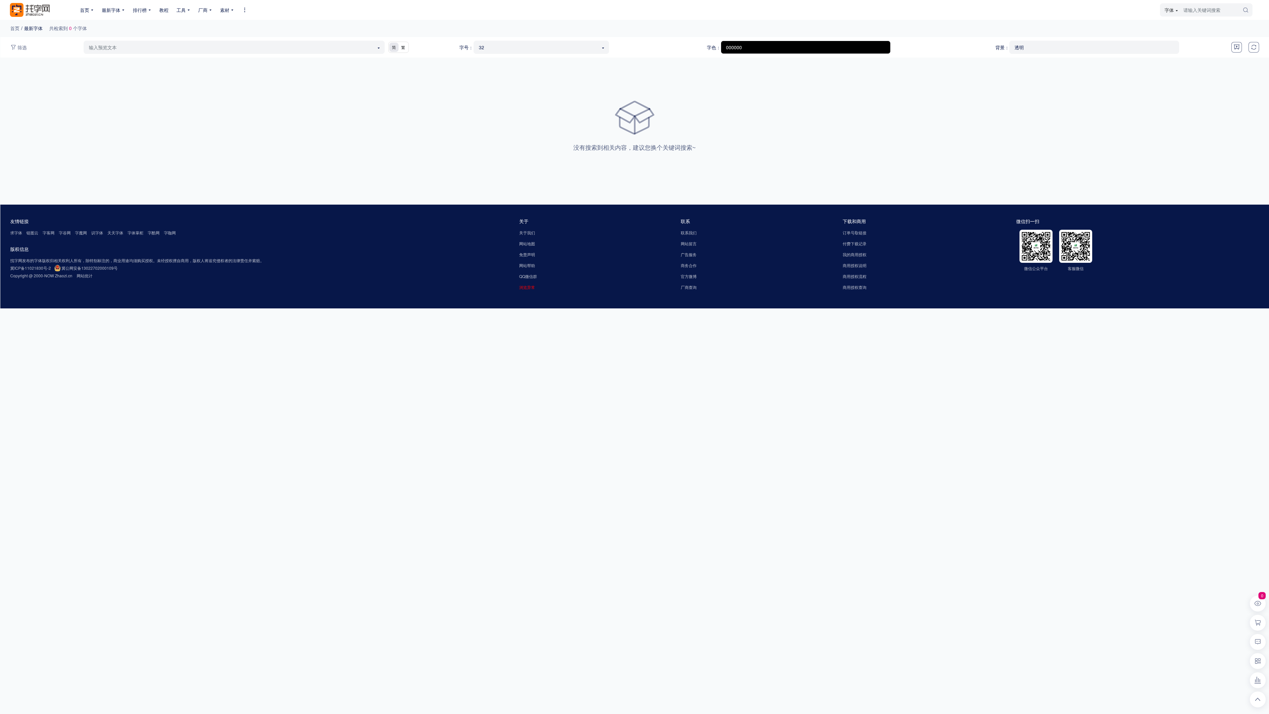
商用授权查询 (854, 287)
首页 (14, 28)
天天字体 (115, 232)
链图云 (32, 232)
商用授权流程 (854, 276)
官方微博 (689, 276)
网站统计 (85, 275)
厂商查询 (689, 287)
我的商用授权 (854, 254)
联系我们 (689, 232)
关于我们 (527, 232)
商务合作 (689, 265)
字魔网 (81, 232)
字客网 (49, 232)
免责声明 (527, 254)
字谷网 (65, 232)
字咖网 (170, 232)
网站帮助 (527, 265)
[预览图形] (1236, 47)
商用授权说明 (854, 265)
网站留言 (689, 243)
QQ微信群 (528, 276)
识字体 (97, 232)
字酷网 (154, 232)
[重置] (1254, 47)
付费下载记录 (854, 243)
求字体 (16, 232)
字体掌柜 (135, 232)
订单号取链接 (854, 232)
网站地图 (527, 243)
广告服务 (689, 254)
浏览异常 (527, 287)
